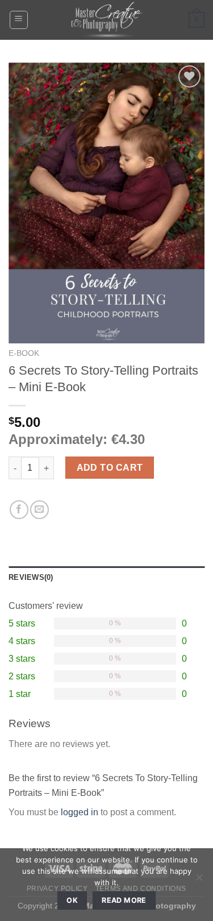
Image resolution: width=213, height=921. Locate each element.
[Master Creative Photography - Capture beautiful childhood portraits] (107, 20)
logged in (79, 812)
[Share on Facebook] (19, 509)
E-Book (24, 353)
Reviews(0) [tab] (31, 577)
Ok (72, 900)
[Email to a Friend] (39, 509)
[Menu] (19, 20)
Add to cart (110, 467)
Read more (124, 900)
